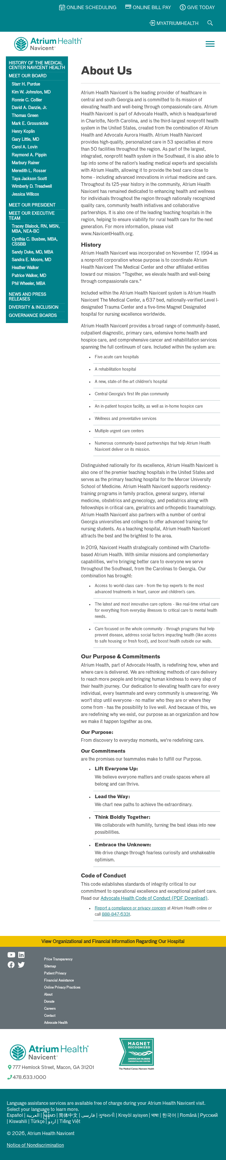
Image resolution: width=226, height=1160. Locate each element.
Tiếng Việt (69, 1121)
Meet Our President (32, 205)
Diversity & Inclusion (34, 307)
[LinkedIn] (21, 954)
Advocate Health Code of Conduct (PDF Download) (154, 898)
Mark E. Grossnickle (30, 124)
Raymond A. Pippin (29, 155)
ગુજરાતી (107, 1115)
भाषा (155, 1115)
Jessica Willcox (25, 194)
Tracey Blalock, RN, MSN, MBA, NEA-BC (36, 228)
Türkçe (37, 1121)
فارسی (88, 1115)
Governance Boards (33, 316)
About (48, 994)
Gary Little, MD (25, 139)
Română (188, 1115)
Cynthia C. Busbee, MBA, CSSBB (35, 241)
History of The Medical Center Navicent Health (37, 65)
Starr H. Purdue (26, 84)
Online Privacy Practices (62, 987)
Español (15, 1115)
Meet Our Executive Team (32, 216)
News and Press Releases (27, 297)
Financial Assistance (59, 980)
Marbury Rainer (25, 163)
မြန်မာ (49, 1115)
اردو (52, 1121)
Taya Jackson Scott (29, 179)
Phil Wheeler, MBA (28, 284)
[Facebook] (11, 964)
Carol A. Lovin (24, 147)
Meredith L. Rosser (29, 171)
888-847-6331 (116, 914)
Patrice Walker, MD (29, 276)
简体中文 (68, 1115)
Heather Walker (25, 268)
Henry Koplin (23, 132)
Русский (209, 1115)
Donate (49, 1001)
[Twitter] (21, 964)
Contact (49, 1015)
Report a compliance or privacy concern (130, 908)
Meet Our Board (27, 76)
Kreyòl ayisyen (133, 1115)
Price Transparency (58, 959)
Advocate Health (56, 1022)
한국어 (169, 1115)
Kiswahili (18, 1121)
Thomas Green (25, 116)
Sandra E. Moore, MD (31, 260)
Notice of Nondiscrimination (35, 1145)
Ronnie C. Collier (27, 100)
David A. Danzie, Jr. (29, 108)
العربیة (32, 1115)
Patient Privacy (55, 973)
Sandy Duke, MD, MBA (32, 252)
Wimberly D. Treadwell (32, 186)
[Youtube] (11, 954)
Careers (50, 1008)
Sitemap (50, 966)
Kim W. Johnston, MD (31, 92)
